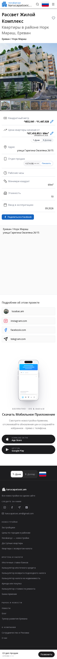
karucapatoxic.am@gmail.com (19, 513)
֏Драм (36, 140)
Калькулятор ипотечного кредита (19, 567)
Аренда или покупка (11, 583)
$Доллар (47, 140)
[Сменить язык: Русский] (45, 4)
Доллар (30, 474)
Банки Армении (9, 594)
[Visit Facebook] (12, 507)
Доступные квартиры (12, 543)
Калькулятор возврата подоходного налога (24, 573)
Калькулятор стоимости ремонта (18, 588)
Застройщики (8, 527)
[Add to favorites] (53, 18)
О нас (4, 638)
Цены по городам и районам (16, 532)
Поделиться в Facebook (20, 217)
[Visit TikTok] (27, 507)
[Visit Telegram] (19, 507)
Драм (17, 474)
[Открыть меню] (53, 4)
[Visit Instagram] (5, 507)
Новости (6, 608)
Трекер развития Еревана (14, 618)
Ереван (6, 39)
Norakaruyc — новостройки (15, 538)
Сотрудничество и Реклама (15, 632)
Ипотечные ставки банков (15, 562)
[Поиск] (37, 4)
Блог (4, 613)
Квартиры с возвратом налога (17, 548)
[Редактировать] (51, 121)
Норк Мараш (19, 39)
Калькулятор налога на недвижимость (21, 578)
